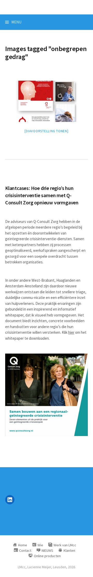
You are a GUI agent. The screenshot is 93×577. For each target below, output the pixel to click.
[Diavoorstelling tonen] (46, 131)
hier (71, 332)
